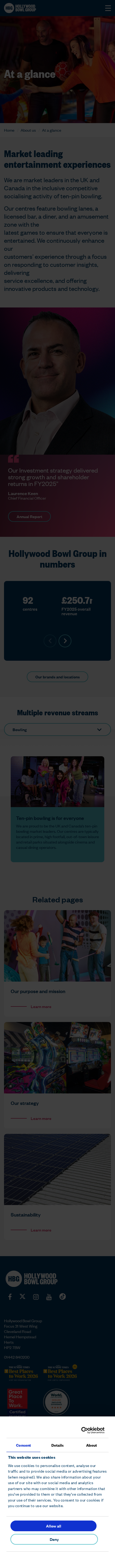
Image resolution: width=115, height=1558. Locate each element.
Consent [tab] (23, 1445)
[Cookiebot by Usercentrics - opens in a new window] (81, 1430)
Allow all (53, 1526)
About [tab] (91, 1445)
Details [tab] (57, 1445)
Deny (54, 1539)
